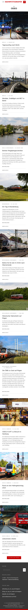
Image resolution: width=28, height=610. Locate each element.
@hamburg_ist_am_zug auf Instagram (11, 588)
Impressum (5, 579)
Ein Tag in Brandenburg (10, 207)
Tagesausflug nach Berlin (10, 45)
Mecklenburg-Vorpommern (9, 260)
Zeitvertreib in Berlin (9, 539)
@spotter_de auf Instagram (8, 594)
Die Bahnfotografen (14, 603)
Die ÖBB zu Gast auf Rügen (12, 370)
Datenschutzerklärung (13, 579)
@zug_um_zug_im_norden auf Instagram (11, 591)
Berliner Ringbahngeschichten (12, 150)
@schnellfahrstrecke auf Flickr (9, 596)
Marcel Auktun (5, 114)
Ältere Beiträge (14, 557)
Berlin (4, 42)
